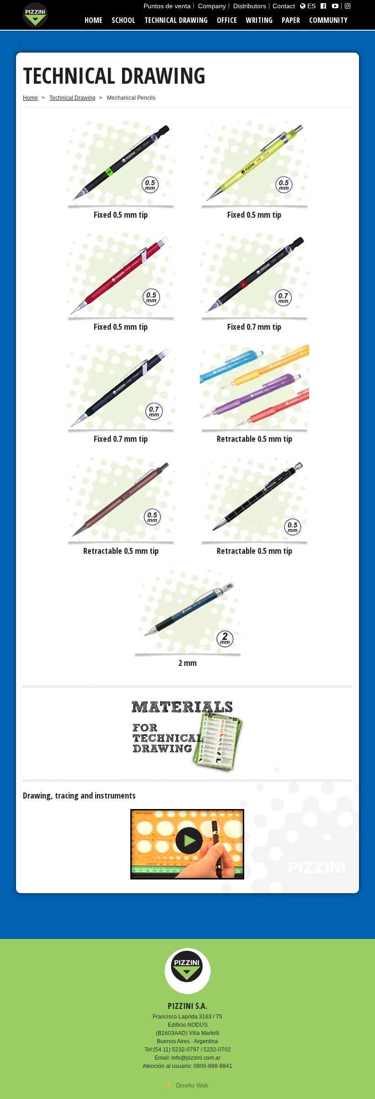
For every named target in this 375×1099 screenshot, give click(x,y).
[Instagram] (347, 6)
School (123, 20)
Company (212, 6)
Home (93, 20)
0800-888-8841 (212, 1066)
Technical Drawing (176, 20)
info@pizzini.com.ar (195, 1058)
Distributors (249, 6)
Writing (259, 20)
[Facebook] (323, 6)
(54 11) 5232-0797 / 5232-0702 (192, 1049)
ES (310, 6)
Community (328, 20)
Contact (284, 6)
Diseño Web (192, 1085)
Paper (291, 20)
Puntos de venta (167, 6)
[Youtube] (335, 6)
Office (227, 20)
